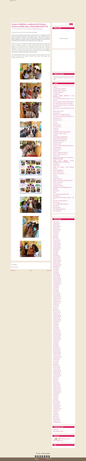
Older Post (49, 270)
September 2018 (56, 283)
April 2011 (55, 416)
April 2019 (55, 272)
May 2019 (55, 270)
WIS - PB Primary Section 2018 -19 (60, 194)
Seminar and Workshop (57, 171)
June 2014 (55, 361)
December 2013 (56, 370)
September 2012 (56, 391)
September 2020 (56, 247)
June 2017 (55, 306)
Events (54, 123)
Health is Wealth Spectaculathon (59, 138)
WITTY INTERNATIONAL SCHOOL (60, 204)
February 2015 (56, 348)
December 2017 (56, 296)
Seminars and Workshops (58, 173)
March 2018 (55, 292)
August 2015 (55, 339)
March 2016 (55, 329)
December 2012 (56, 387)
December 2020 (56, 243)
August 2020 (55, 249)
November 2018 (56, 280)
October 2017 (55, 299)
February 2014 (56, 367)
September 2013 (56, 375)
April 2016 (55, 327)
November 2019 (56, 261)
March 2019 (55, 273)
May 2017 (55, 307)
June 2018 (55, 287)
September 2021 (56, 229)
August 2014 (55, 358)
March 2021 (55, 238)
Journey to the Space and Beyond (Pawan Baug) (62, 145)
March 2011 (55, 417)
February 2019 (56, 275)
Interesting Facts (56, 143)
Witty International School (58, 431)
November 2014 (56, 353)
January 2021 (55, 241)
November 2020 (56, 244)
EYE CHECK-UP (56, 126)
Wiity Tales (55, 190)
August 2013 (55, 376)
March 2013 (55, 382)
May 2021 (55, 235)
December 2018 (56, 278)
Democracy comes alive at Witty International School (63, 108)
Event (54, 121)
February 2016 (56, 330)
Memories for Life (56, 149)
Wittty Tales (55, 202)
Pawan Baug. (56, 163)
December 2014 (56, 352)
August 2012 (55, 393)
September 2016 (56, 319)
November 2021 (56, 226)
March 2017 (55, 310)
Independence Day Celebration (59, 140)
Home (31, 270)
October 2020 (55, 246)
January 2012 (55, 404)
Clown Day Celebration (57, 92)
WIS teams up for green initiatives (60, 200)
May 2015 (55, 344)
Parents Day (55, 155)
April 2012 (55, 399)
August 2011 (55, 410)
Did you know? (56, 113)
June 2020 (55, 252)
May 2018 (55, 289)
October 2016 (55, 318)
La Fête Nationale (56, 147)
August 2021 (55, 231)
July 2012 (55, 394)
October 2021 (55, 228)
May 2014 (55, 362)
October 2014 (55, 355)
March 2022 (55, 221)
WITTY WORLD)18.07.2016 (58, 209)
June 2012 (55, 396)
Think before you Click (57, 185)
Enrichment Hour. (56, 118)
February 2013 (56, 384)
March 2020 (55, 255)
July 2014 (55, 359)
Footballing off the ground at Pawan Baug (61, 131)
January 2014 (55, 368)
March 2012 (55, 401)
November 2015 (56, 335)
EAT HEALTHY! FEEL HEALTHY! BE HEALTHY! (63, 116)
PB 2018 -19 (55, 165)
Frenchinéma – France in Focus (59, 133)
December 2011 (56, 405)
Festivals (55, 128)
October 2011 (55, 407)
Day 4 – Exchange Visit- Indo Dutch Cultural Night (63, 101)
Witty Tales (13, 18)
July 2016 (55, 322)
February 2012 (56, 402)
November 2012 (56, 388)
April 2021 (55, 237)
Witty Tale (55, 205)
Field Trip (55, 130)
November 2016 (56, 316)
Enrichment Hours (56, 119)
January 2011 (55, 420)
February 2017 (56, 312)
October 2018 (55, 281)
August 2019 (55, 266)
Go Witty (19, 18)
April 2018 (55, 290)
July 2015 (55, 341)
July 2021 (55, 232)
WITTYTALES (56, 210)
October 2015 (55, 336)
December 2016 (56, 315)
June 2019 (55, 269)
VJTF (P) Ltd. (55, 429)
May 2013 (55, 379)
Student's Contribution (57, 182)
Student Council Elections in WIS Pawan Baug (62, 180)
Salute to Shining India (57, 170)
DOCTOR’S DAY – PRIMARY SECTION (61, 114)
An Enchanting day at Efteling (59, 88)
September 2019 (56, 264)
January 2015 (55, 350)
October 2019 (55, 263)
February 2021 (56, 240)
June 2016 (55, 324)
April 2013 (55, 381)
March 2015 (55, 347)
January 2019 (55, 277)
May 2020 (55, 254)
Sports (54, 175)
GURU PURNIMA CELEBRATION (60, 137)
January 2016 (55, 332)
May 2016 (55, 326)
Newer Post (13, 270)
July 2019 (55, 267)
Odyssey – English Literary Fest (59, 154)
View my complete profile (58, 440)
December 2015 (56, 333)
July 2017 (55, 304)
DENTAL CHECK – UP (57, 111)
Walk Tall (55, 189)
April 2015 (55, 345)
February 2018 (56, 293)
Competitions (56, 94)
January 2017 (55, 313)
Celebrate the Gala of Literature (59, 90)
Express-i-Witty (25, 18)
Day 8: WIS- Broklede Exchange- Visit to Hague (62, 103)
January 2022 (55, 224)
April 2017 (55, 309)
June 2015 (55, 342)
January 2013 (55, 385)
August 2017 (55, 303)
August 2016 (55, 321)
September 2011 (56, 408)
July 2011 (55, 411)
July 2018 (55, 286)
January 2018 (55, 295)
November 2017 (56, 298)
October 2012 (55, 390)
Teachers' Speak (56, 183)
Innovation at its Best (57, 142)
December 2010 (56, 422)
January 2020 (55, 258)
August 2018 (55, 284)
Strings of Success (57, 178)
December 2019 (56, 260)
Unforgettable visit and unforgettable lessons (62, 187)
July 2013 (55, 378)
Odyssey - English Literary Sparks (60, 152)
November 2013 (56, 371)
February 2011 (56, 419)
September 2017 (56, 301)
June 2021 (55, 234)
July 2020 (55, 250)
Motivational (55, 150)
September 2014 (56, 356)
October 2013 (55, 373)
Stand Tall (55, 177)
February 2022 (56, 223)
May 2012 (55, 397)
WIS (54, 192)
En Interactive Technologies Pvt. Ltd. (45, 459)
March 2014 (55, 365)
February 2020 (56, 257)
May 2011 (55, 414)
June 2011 (55, 413)
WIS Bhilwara (56, 195)
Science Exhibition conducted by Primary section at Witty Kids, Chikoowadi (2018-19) (29, 25)
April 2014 (55, 364)
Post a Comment (14, 267)
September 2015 (56, 338)
